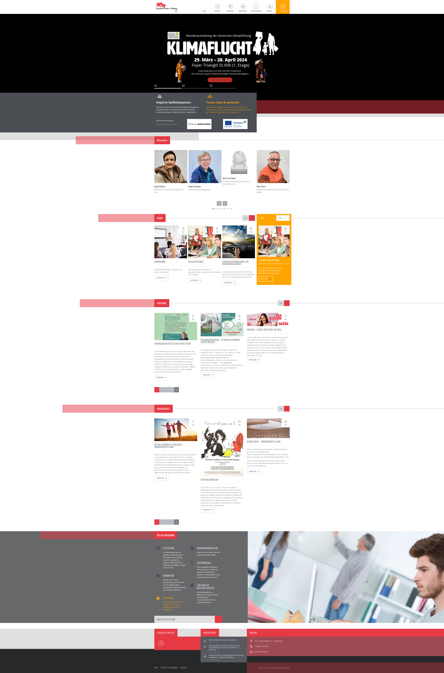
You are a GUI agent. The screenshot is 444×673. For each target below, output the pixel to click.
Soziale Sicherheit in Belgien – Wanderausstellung (168, 446)
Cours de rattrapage (269, 260)
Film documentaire (209, 479)
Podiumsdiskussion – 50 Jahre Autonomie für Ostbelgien (220, 341)
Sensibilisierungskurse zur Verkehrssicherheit (235, 263)
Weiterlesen (160, 278)
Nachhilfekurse (195, 261)
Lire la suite (264, 279)
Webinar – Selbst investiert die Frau (264, 329)
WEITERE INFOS (219, 80)
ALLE (245, 218)
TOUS (280, 218)
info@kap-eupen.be (261, 652)
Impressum (270, 668)
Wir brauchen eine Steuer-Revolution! (172, 343)
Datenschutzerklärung (282, 668)
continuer (234, 112)
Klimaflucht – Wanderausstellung (263, 441)
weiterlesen (191, 112)
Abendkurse (160, 261)
